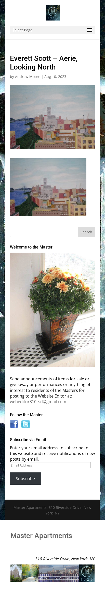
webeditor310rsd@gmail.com (38, 401)
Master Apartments (41, 535)
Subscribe (25, 478)
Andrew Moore (27, 76)
